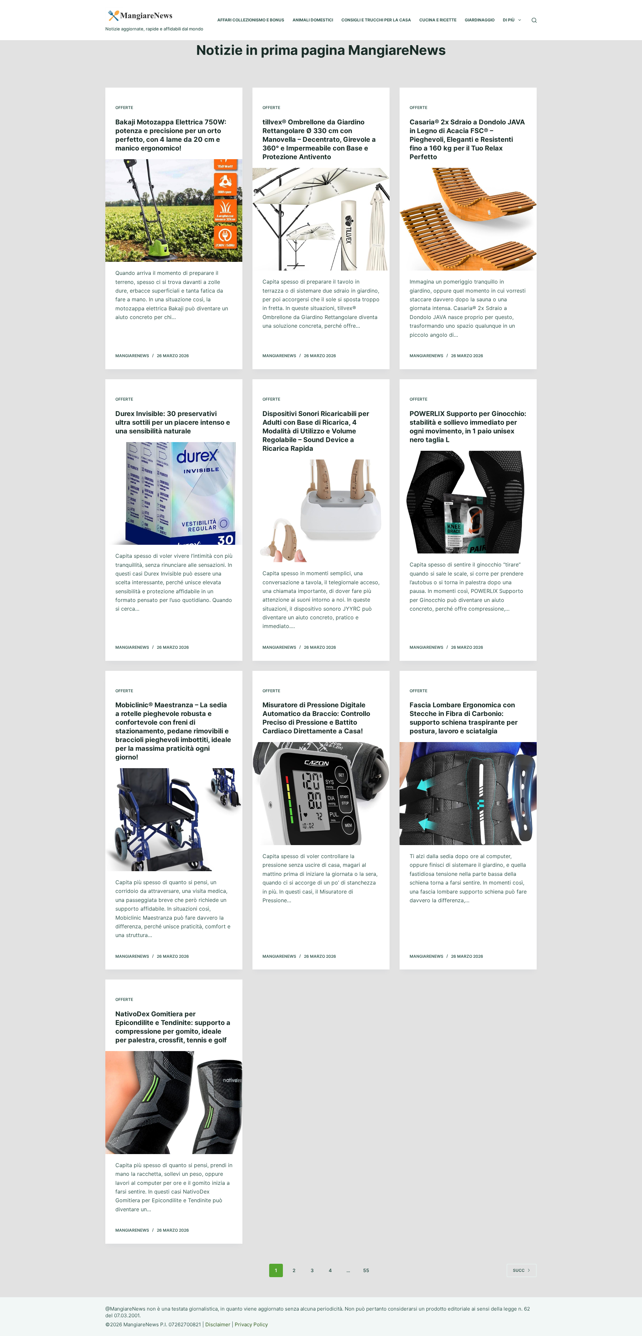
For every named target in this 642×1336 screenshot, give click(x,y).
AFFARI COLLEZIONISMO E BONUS (250, 19)
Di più (509, 19)
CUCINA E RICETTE (437, 19)
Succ (519, 1270)
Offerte (124, 107)
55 (366, 1270)
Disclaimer (217, 1324)
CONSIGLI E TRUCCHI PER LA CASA (376, 19)
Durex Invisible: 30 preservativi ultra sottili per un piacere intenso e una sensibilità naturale (172, 422)
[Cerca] (534, 20)
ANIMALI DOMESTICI (313, 19)
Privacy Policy (251, 1324)
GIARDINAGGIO (480, 19)
